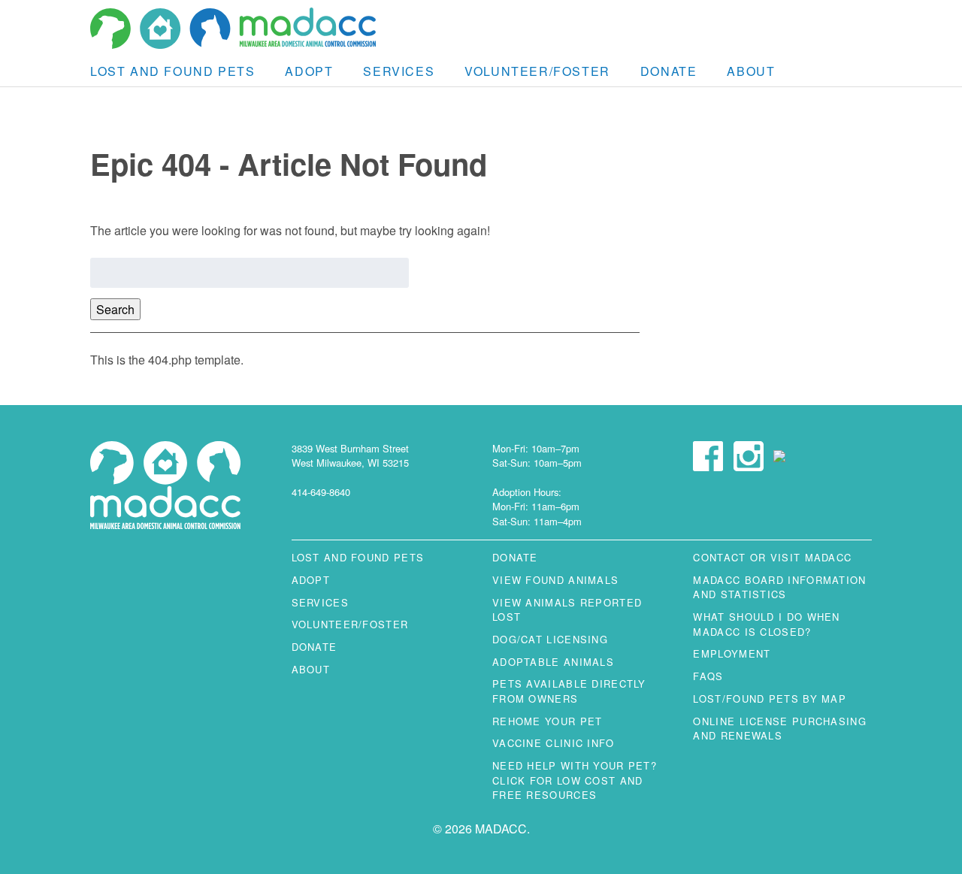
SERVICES (398, 71)
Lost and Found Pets (172, 71)
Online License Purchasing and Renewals (779, 728)
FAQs (708, 676)
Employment (731, 653)
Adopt (309, 71)
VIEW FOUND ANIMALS (555, 580)
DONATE (668, 71)
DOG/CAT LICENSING (550, 639)
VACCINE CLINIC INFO (553, 743)
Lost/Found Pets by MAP (769, 698)
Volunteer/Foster (537, 71)
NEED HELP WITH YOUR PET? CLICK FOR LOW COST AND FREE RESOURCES (574, 780)
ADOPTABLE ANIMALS (553, 662)
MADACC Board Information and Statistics (779, 587)
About (751, 71)
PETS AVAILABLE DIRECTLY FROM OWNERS (569, 690)
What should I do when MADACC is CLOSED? (766, 623)
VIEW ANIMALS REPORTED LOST (567, 609)
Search (115, 309)
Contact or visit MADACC (772, 557)
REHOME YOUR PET (547, 721)
